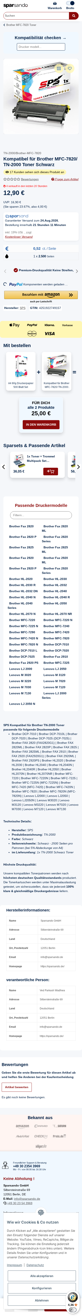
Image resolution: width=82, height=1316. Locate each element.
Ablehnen (42, 1300)
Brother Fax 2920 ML (55, 560)
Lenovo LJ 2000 (20, 669)
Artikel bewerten (16, 1087)
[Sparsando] (15, 5)
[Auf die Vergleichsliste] (58, 68)
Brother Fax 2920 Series (55, 570)
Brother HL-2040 (55, 591)
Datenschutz (35, 1265)
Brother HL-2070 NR (58, 614)
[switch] (73, 1310)
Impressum (14, 1265)
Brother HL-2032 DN (23, 591)
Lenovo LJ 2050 (55, 669)
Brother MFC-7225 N (23, 626)
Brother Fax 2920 (21, 558)
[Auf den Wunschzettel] (69, 68)
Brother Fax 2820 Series (55, 539)
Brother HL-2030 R (22, 585)
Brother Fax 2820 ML (55, 528)
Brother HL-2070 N (22, 614)
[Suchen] (74, 16)
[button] (41, 297)
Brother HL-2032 (55, 585)
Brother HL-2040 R (57, 597)
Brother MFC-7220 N (58, 620)
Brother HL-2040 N (22, 597)
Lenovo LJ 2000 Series (54, 695)
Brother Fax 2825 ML (55, 549)
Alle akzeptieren (41, 1276)
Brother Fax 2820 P (22, 536)
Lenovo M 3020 (20, 675)
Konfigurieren (42, 1288)
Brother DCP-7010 (56, 644)
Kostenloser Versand (19, 236)
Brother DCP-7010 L (23, 650)
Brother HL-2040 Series (20, 605)
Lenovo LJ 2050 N (22, 703)
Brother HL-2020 (21, 579)
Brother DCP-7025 (22, 656)
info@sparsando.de (27, 1198)
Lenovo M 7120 (54, 687)
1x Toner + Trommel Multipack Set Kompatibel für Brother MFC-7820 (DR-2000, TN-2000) (41, 459)
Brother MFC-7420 (56, 632)
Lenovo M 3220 (20, 681)
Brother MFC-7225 (56, 662)
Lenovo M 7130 (20, 693)
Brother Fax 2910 (56, 656)
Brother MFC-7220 (22, 620)
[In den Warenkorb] (50, 471)
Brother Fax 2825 (21, 547)
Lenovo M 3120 (54, 675)
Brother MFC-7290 (22, 632)
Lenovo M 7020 (54, 681)
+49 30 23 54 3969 (19, 1203)
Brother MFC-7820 (56, 638)
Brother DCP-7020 (56, 650)
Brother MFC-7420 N (23, 638)
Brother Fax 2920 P (22, 568)
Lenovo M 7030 (20, 687)
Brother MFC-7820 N (23, 644)
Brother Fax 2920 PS (23, 662)
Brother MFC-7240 (56, 626)
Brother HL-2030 (55, 579)
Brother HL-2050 (55, 603)
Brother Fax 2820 (21, 526)
